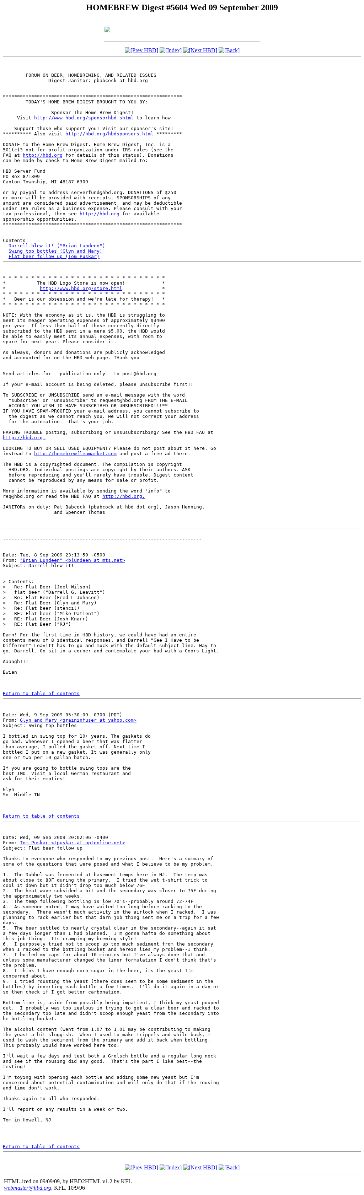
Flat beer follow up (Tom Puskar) (54, 256)
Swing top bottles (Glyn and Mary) (55, 251)
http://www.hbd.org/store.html (81, 288)
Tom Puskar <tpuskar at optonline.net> (72, 842)
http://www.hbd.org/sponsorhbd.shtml (84, 117)
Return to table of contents (41, 693)
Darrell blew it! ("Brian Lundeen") (57, 245)
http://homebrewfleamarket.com (75, 453)
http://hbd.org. (24, 437)
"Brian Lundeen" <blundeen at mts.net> (72, 560)
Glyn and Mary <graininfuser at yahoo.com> (78, 720)
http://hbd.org (43, 155)
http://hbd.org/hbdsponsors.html (109, 133)
